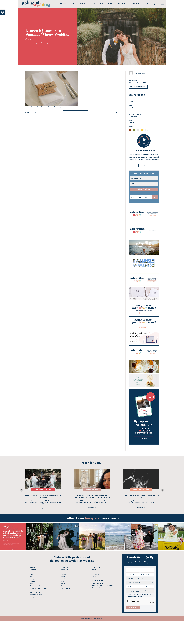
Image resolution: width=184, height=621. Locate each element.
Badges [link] (94, 590)
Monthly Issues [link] (65, 588)
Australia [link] (132, 113)
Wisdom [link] (82, 4)
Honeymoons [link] (106, 4)
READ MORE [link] (144, 165)
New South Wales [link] (135, 115)
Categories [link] (64, 569)
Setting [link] (63, 583)
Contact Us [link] (95, 574)
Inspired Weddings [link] (41, 43)
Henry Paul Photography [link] (137, 82)
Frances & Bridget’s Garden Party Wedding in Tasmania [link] (43, 496)
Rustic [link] (131, 101)
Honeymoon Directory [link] (37, 597)
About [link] (94, 569)
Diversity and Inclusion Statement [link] (102, 572)
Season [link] (63, 586)
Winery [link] (131, 107)
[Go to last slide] (21, 490)
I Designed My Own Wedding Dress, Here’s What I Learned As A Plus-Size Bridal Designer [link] (92, 496)
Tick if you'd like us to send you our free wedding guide (140, 595)
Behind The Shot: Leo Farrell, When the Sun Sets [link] (141, 496)
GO (155, 197)
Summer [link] (131, 122)
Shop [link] (146, 4)
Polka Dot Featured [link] (42, 489)
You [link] (72, 4)
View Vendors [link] (144, 189)
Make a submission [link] (97, 583)
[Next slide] (162, 490)
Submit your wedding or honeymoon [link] (103, 585)
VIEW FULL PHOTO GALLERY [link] (138, 86)
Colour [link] (63, 576)
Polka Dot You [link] (92, 489)
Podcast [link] (135, 4)
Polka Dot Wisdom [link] (141, 489)
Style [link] (62, 581)
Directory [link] (121, 4)
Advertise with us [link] (97, 587)
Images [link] (63, 574)
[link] (2, 12)
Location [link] (63, 579)
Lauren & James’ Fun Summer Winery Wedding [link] (43, 107)
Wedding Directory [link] (36, 594)
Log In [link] (94, 576)
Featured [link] (62, 4)
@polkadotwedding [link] (110, 519)
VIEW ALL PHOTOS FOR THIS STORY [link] (75, 112)
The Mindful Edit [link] (35, 586)
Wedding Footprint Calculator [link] (39, 588)
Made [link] (93, 4)
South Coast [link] (133, 117)
